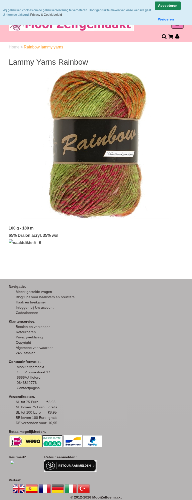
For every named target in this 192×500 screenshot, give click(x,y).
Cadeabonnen (27, 313)
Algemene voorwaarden (35, 348)
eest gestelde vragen (35, 292)
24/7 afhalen (26, 353)
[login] (177, 36)
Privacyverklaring (29, 337)
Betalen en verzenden (33, 327)
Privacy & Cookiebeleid (46, 14)
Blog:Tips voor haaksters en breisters (46, 297)
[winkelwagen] (170, 36)
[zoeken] (163, 36)
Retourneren (26, 332)
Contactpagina (28, 388)
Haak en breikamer (31, 302)
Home (14, 47)
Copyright (23, 342)
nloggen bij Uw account (35, 307)
